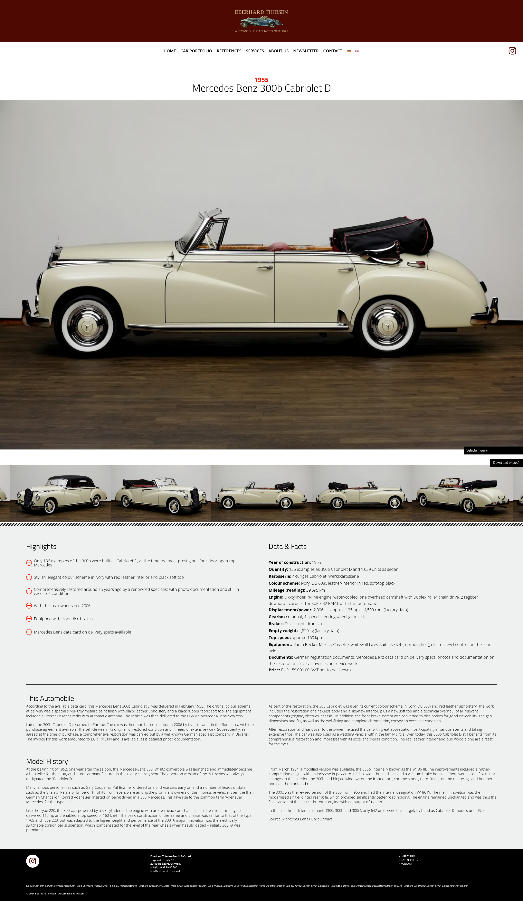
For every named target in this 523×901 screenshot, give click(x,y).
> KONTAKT (405, 863)
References (229, 51)
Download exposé (506, 462)
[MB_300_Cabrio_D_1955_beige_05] (261, 274)
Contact (332, 51)
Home (170, 51)
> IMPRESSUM (407, 856)
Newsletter (306, 51)
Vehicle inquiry (477, 450)
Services (255, 51)
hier (466, 886)
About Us (278, 51)
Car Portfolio (196, 51)
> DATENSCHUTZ (408, 860)
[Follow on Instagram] (514, 50)
